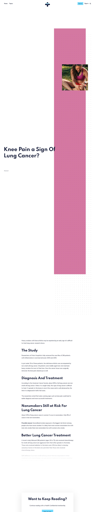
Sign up (80, 3)
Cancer (7, 170)
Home (5, 3)
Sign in (86, 3)
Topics (11, 3)
